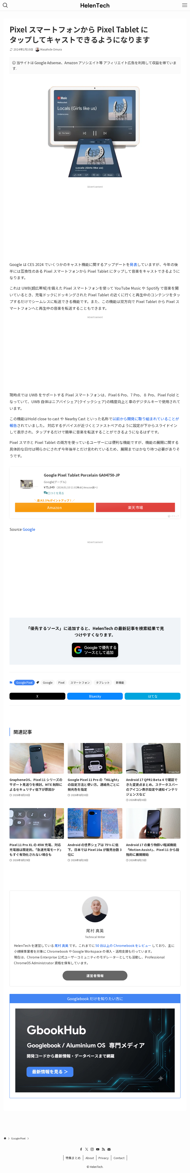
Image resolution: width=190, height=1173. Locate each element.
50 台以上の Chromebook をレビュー (123, 945)
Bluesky (95, 696)
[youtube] (98, 1149)
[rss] (103, 1149)
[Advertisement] (95, 223)
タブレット (103, 682)
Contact (119, 1158)
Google (29, 529)
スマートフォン (80, 682)
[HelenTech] (95, 5)
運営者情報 (95, 975)
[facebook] (81, 1149)
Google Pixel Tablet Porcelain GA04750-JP (82, 475)
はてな (153, 696)
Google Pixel (24, 682)
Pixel (61, 682)
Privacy (103, 1158)
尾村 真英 (61, 945)
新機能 (120, 682)
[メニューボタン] (184, 5)
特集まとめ (73, 1158)
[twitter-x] (87, 1149)
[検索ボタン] (5, 5)
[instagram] (92, 1149)
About (90, 1158)
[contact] (109, 1149)
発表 (133, 264)
